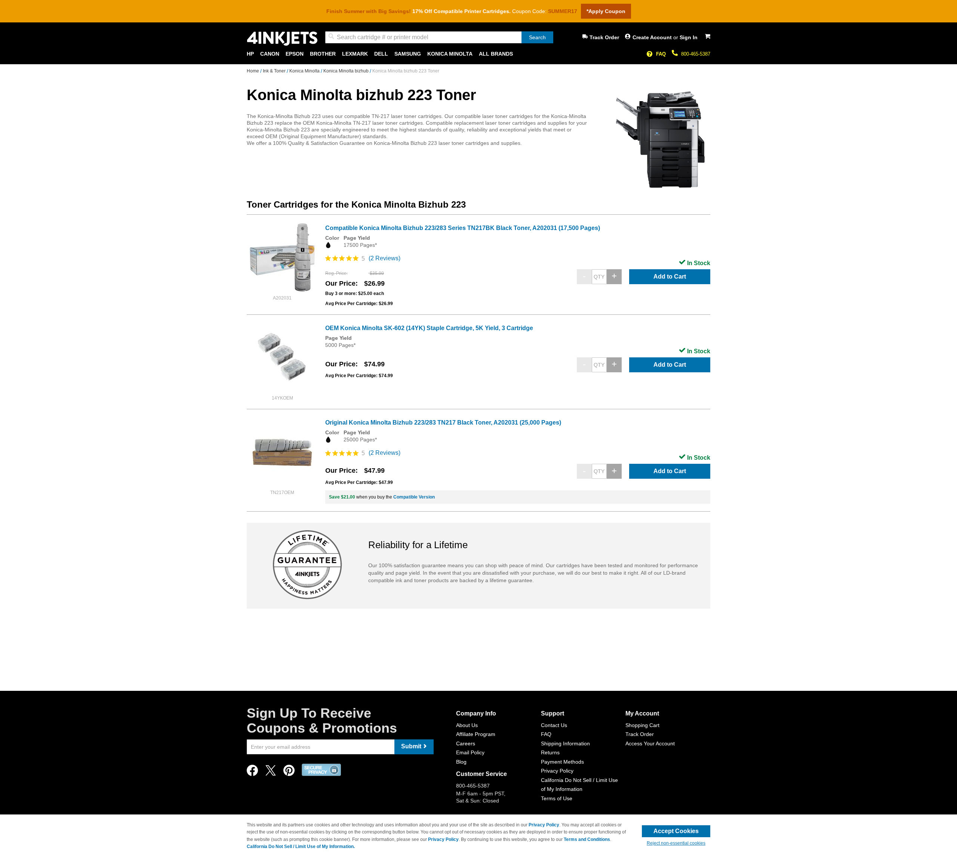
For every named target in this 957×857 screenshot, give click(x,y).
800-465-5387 (695, 54)
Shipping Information (565, 743)
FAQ (661, 54)
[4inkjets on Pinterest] (289, 772)
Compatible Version (414, 497)
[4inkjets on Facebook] (252, 772)
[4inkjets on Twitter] (270, 772)
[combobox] (439, 37)
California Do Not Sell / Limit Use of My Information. (301, 846)
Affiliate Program (475, 734)
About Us (467, 725)
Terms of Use (556, 798)
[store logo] (282, 38)
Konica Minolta (305, 71)
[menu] (478, 54)
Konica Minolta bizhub (346, 71)
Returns (550, 752)
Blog (461, 762)
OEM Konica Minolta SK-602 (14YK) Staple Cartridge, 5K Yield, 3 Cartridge (429, 328)
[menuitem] (250, 54)
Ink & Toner (275, 71)
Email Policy (470, 752)
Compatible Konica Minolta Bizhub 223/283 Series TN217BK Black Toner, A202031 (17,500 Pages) (462, 228)
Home (253, 71)
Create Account (653, 37)
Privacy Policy (557, 771)
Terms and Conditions (587, 839)
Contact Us (554, 725)
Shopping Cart (642, 725)
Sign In (689, 37)
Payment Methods (562, 762)
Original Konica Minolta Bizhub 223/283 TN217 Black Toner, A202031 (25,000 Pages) (443, 422)
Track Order (604, 37)
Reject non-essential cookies (676, 843)
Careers (465, 743)
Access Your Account (650, 743)
